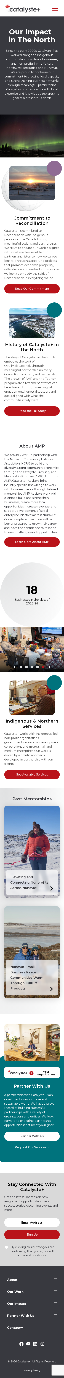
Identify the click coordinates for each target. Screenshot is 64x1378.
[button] (14, 667)
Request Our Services (30, 1147)
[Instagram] (42, 1345)
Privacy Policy (32, 1370)
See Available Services (32, 774)
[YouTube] (28, 1344)
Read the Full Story (32, 411)
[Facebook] (21, 1345)
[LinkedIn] (35, 1345)
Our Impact (16, 1304)
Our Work (15, 1292)
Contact (13, 1328)
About (12, 1280)
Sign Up (32, 1234)
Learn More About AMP (32, 542)
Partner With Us (32, 1136)
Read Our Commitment (32, 288)
